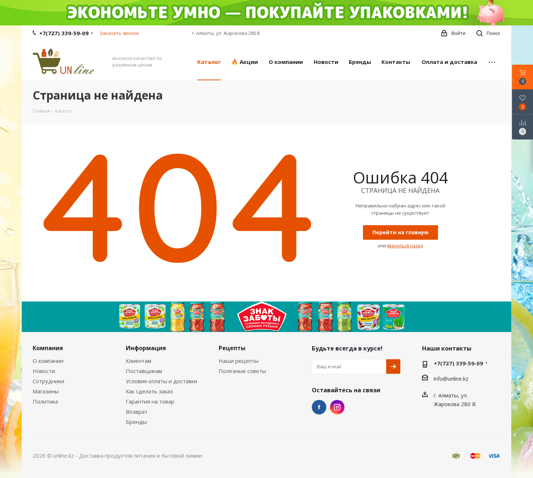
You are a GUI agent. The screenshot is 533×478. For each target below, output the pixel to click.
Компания (48, 348)
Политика (45, 401)
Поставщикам (144, 370)
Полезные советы (242, 370)
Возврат (137, 411)
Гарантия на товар (150, 401)
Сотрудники (48, 381)
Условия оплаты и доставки (161, 381)
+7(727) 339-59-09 (63, 33)
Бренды (136, 421)
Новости (44, 370)
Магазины (46, 391)
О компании (48, 360)
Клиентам (138, 360)
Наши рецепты (239, 360)
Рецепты (232, 348)
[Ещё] (492, 61)
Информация (146, 348)
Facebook (319, 407)
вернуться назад (405, 246)
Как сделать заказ (149, 391)
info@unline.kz (451, 378)
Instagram (337, 407)
